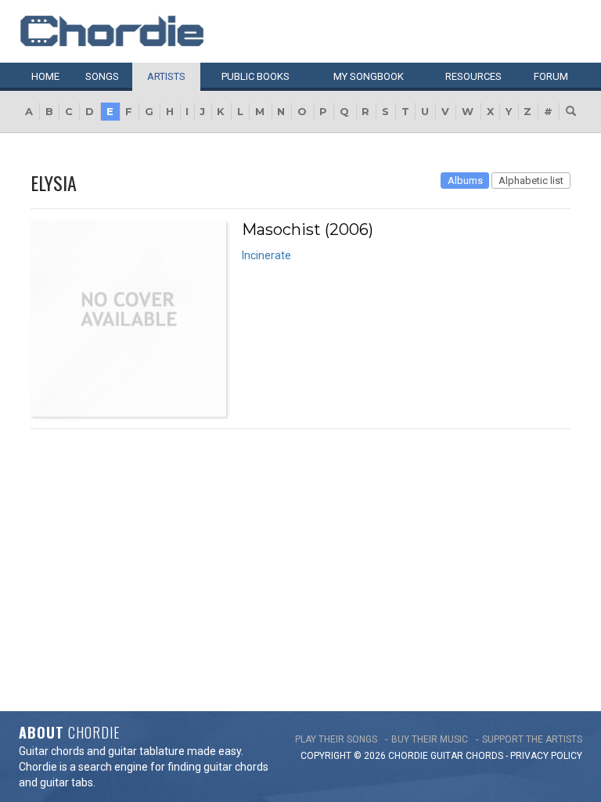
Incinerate (266, 255)
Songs (102, 76)
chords (484, 755)
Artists (166, 76)
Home (45, 76)
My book (368, 76)
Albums (465, 180)
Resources (473, 76)
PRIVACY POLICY (546, 755)
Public (255, 76)
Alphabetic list (530, 180)
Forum (551, 76)
